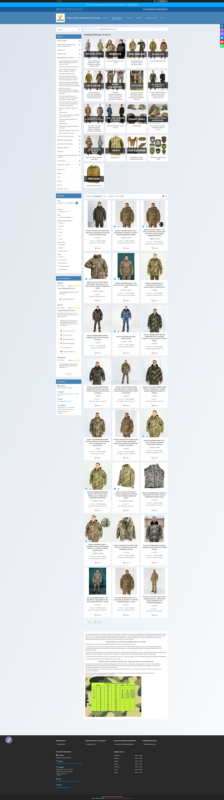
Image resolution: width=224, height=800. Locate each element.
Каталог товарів (117, 18)
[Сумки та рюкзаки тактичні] (94, 173)
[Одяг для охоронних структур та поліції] (115, 114)
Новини (59, 173)
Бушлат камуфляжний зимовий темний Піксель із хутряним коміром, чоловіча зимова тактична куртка (154, 337)
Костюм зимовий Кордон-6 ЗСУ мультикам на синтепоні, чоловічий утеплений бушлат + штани (126, 599)
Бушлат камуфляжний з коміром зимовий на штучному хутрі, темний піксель (154, 547)
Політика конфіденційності (125, 798)
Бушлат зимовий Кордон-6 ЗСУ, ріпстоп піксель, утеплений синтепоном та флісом (154, 442)
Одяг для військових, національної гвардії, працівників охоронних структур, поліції (94, 63)
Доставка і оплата (151, 18)
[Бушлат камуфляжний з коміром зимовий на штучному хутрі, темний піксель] (154, 528)
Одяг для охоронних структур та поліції (115, 126)
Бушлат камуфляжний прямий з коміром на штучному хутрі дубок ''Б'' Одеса (97, 337)
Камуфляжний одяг (150, 744)
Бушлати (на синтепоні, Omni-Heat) (115, 61)
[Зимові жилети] (115, 145)
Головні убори (137, 126)
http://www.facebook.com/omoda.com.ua (67, 781)
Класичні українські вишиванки (124, 744)
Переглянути (133, 5)
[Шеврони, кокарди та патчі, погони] (158, 145)
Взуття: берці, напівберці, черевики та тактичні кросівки (158, 127)
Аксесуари (60, 151)
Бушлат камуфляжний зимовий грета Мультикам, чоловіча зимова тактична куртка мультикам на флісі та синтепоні (126, 390)
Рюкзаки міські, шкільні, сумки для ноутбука (67, 156)
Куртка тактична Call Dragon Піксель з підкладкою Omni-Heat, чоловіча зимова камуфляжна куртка (126, 495)
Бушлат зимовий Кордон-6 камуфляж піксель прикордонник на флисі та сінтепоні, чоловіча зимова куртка (97, 547)
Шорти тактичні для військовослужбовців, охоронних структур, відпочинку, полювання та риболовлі (136, 96)
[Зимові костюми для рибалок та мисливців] (94, 145)
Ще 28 (60, 239)
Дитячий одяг (61, 161)
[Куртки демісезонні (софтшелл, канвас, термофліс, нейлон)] (137, 49)
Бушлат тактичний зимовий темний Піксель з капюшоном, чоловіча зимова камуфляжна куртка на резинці (154, 390)
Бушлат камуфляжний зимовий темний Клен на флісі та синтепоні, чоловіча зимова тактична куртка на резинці (97, 390)
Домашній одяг (61, 53)
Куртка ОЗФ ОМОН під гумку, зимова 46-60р (126, 337)
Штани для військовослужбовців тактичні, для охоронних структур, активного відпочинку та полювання (115, 96)
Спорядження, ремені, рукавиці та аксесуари (136, 158)
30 (95, 622)
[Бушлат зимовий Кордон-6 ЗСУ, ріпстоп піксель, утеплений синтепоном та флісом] (154, 423)
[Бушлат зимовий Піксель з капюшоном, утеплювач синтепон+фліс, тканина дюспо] (154, 266)
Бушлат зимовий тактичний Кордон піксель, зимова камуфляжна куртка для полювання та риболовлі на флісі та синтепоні (126, 442)
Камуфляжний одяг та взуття (65, 57)
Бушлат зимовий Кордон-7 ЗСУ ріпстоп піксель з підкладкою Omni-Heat (126, 285)
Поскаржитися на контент (111, 798)
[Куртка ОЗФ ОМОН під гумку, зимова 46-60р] (125, 318)
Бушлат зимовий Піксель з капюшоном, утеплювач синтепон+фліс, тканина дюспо (154, 285)
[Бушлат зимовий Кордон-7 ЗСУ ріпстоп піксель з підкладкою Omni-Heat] (125, 266)
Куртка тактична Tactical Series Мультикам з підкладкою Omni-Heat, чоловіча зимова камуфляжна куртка (97, 285)
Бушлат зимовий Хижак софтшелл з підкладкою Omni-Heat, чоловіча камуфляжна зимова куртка (154, 495)
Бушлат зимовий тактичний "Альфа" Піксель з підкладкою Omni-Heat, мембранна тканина (126, 547)
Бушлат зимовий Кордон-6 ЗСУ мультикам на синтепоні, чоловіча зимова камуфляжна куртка (126, 232)
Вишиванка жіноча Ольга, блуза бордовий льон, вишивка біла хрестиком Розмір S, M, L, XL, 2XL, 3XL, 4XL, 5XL (69, 323)
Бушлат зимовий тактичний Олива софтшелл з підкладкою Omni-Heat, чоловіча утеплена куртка (97, 232)
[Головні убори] (137, 114)
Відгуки (59, 185)
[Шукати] (79, 30)
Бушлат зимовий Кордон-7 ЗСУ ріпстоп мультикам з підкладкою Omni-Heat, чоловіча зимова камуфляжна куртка (154, 232)
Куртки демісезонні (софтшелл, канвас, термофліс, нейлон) (136, 62)
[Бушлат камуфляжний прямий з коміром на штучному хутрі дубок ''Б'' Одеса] (97, 318)
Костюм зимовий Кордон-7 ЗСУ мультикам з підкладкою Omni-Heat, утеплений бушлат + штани (97, 599)
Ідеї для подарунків (63, 147)
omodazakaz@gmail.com (64, 401)
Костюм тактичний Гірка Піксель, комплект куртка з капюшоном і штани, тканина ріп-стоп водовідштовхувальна (154, 599)
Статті (59, 177)
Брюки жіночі (61, 744)
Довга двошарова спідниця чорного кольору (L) (69, 292)
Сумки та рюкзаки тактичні (94, 185)
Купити (99, 248)
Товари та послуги (93, 29)
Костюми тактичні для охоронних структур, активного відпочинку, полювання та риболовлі (94, 128)
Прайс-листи (61, 169)
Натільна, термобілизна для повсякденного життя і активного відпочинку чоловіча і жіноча (158, 95)
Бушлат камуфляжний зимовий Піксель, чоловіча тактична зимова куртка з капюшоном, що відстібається (97, 442)
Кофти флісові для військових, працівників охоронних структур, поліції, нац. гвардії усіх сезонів (94, 95)
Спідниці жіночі (90, 744)
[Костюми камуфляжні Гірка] (158, 49)
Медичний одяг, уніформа (64, 140)
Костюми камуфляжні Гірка (158, 61)
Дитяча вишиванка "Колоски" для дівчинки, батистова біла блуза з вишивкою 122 (68, 365)
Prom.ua (120, 796)
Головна (105, 18)
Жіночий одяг (61, 50)
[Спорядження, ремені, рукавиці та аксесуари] (137, 145)
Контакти (138, 18)
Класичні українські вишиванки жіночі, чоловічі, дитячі (66, 45)
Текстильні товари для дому (65, 136)
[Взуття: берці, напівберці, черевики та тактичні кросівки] (158, 114)
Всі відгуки (69, 373)
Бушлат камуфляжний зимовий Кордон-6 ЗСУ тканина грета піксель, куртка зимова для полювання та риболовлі (97, 495)
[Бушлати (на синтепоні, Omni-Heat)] (115, 49)
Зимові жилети (115, 157)
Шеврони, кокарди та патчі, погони (158, 158)
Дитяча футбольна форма (65, 144)
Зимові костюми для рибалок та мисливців (94, 158)
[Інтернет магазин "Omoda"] (60, 18)
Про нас (129, 18)
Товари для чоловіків (63, 164)
